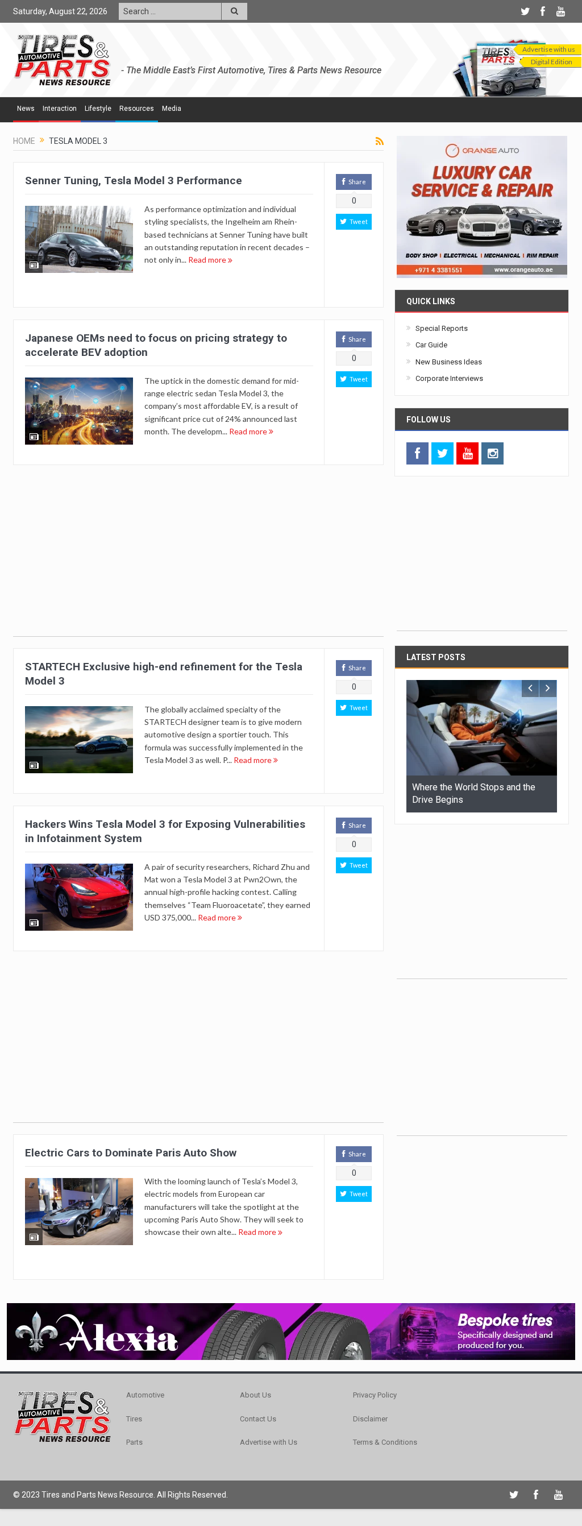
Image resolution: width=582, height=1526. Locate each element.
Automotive (145, 1395)
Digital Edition (551, 61)
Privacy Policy (375, 1395)
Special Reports (441, 328)
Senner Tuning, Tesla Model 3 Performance (133, 180)
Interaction (60, 109)
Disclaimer (370, 1419)
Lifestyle (98, 109)
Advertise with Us (268, 1442)
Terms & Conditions (385, 1442)
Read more (208, 259)
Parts (134, 1442)
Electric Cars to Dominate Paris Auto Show (130, 1152)
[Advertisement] (198, 556)
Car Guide (431, 345)
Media (171, 109)
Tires (134, 1419)
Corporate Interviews (449, 378)
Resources (136, 109)
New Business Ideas (448, 362)
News (26, 109)
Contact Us (258, 1419)
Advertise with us (548, 49)
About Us (255, 1395)
